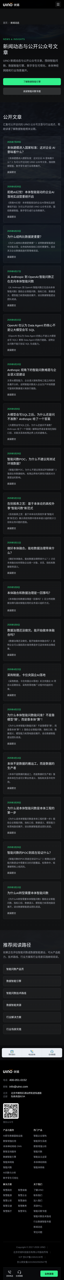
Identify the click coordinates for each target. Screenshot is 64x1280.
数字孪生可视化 (10, 1178)
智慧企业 (22, 1195)
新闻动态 (38, 1227)
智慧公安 (7, 1200)
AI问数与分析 (9, 1172)
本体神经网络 (40, 1162)
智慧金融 (22, 1190)
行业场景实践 (13, 1029)
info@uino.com (18, 1086)
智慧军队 (22, 1211)
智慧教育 (22, 1206)
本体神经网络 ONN (12, 1146)
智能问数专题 (40, 1211)
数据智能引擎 (13, 981)
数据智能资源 (13, 1005)
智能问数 (7, 1167)
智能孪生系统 (40, 1141)
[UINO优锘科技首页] (11, 4)
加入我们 (38, 1200)
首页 (5, 23)
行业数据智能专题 (42, 1221)
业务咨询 (49, 1274)
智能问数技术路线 (16, 993)
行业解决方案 (13, 1017)
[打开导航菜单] (58, 4)
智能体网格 (8, 1162)
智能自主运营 (40, 1157)
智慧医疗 (7, 1211)
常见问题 (38, 1232)
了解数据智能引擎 (32, 81)
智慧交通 (7, 1206)
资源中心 (38, 1206)
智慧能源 (7, 1195)
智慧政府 (7, 1190)
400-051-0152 (18, 1080)
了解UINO (38, 1190)
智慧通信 (22, 1200)
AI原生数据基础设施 (13, 1136)
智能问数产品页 (15, 969)
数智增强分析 (40, 1146)
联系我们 (38, 1195)
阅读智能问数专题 (32, 91)
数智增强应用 (9, 1141)
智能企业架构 (40, 1136)
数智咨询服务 (9, 1151)
